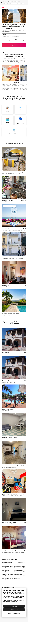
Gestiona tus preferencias (14, 613)
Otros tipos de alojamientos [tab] (8, 562)
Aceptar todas (14, 606)
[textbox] (8, 41)
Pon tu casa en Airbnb (20, 7)
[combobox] (14, 36)
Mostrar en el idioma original (17, 3)
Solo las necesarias (14, 609)
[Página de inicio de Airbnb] (3, 7)
